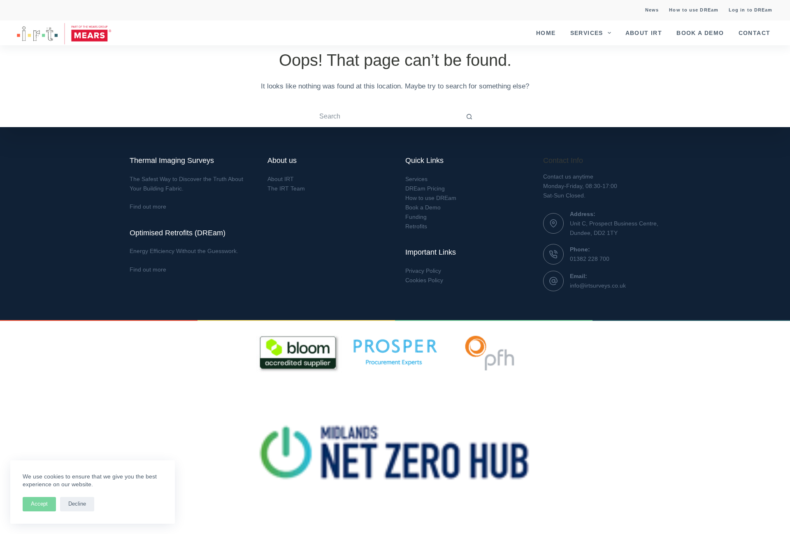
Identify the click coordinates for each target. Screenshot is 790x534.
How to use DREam (693, 9)
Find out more (148, 206)
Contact (755, 33)
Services (586, 33)
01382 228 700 (589, 258)
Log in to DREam (751, 9)
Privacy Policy (423, 270)
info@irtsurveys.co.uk (598, 285)
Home (546, 33)
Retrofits (416, 226)
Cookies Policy (424, 280)
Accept (39, 504)
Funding (416, 217)
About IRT (643, 33)
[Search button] (469, 116)
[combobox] (387, 116)
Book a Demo (700, 33)
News (652, 9)
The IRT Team (286, 188)
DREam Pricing (425, 188)
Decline (77, 504)
